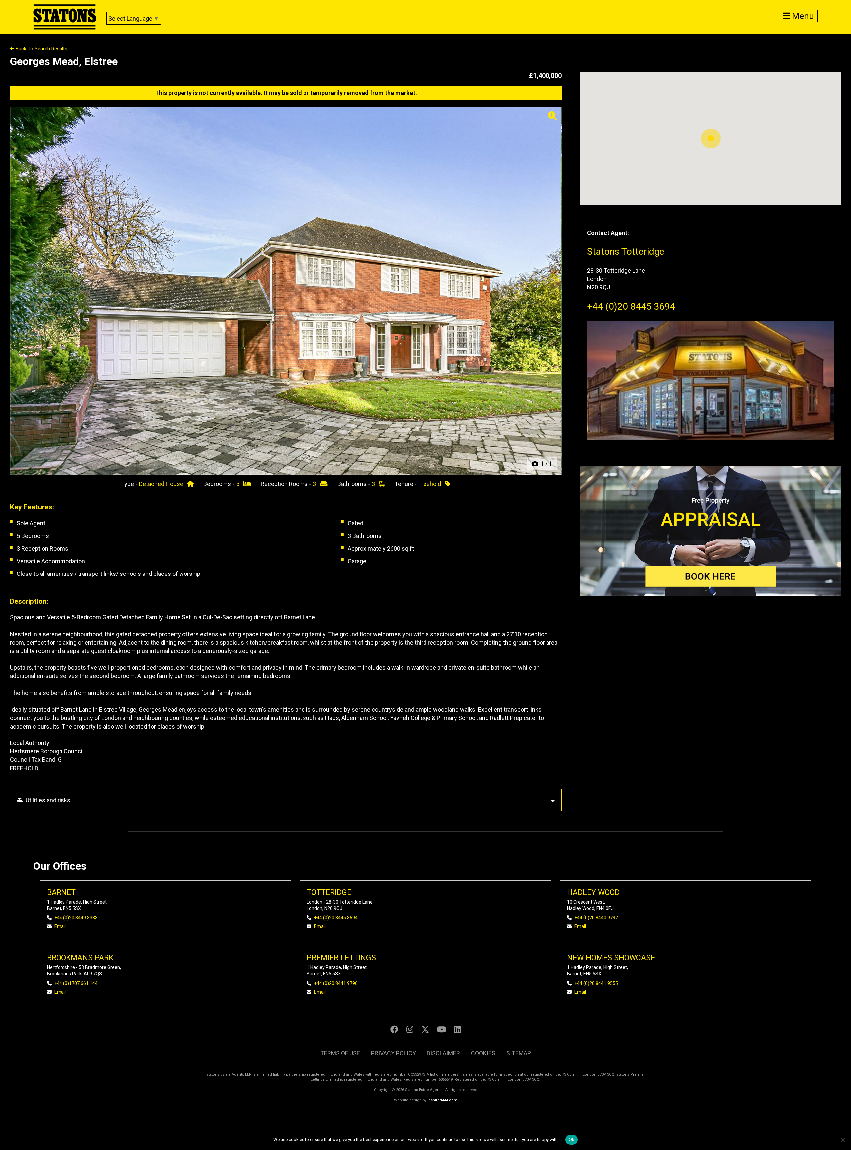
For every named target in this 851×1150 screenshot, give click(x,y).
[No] (842, 1139)
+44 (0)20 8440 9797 (596, 917)
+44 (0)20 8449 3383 (76, 917)
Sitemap (518, 1053)
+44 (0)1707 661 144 (76, 983)
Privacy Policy (393, 1053)
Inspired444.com (442, 1100)
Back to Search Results (40, 49)
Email (60, 926)
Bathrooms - (354, 483)
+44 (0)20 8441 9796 (336, 983)
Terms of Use (340, 1053)
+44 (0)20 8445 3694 (631, 306)
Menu (802, 16)
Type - (130, 483)
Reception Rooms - (286, 483)
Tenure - (406, 483)
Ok (572, 1139)
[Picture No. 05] (286, 291)
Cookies (483, 1053)
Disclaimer (443, 1053)
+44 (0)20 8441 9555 (596, 983)
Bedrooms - (219, 483)
